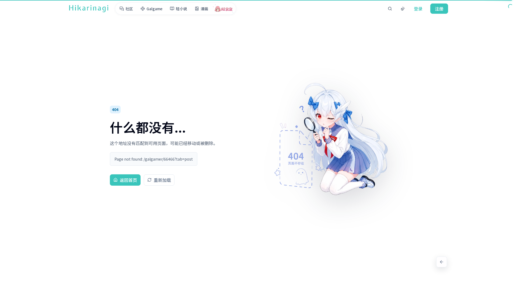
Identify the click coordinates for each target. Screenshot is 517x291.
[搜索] (390, 8)
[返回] (441, 262)
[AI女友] (223, 8)
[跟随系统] (402, 8)
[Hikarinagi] (89, 8)
